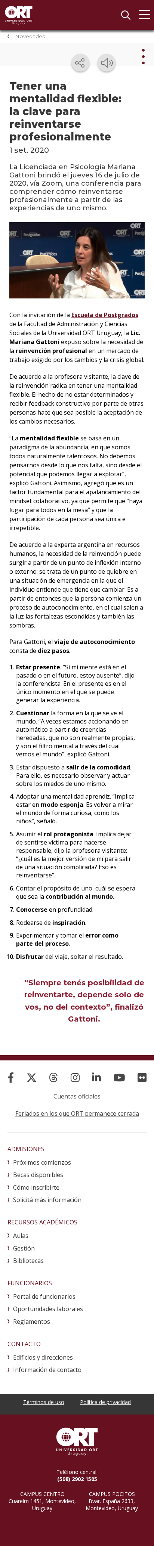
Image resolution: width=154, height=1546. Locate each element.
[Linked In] (96, 1077)
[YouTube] (119, 1077)
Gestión (24, 1248)
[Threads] (53, 1077)
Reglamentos (31, 1321)
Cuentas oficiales (77, 1096)
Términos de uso (43, 1402)
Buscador (125, 15)
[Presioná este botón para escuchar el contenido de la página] (107, 63)
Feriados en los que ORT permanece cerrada (77, 1113)
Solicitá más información (47, 1200)
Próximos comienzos (42, 1162)
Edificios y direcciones (43, 1357)
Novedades (30, 36)
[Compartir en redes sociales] (80, 63)
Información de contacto (47, 1370)
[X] (32, 1077)
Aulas (20, 1235)
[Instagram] (75, 1077)
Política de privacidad (105, 1402)
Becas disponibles (38, 1175)
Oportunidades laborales (48, 1309)
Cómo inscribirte (36, 1187)
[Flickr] (142, 1077)
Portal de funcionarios (44, 1296)
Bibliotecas (28, 1261)
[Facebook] (10, 1077)
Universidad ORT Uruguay (19, 15)
